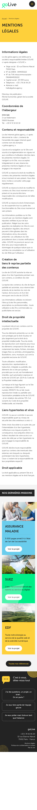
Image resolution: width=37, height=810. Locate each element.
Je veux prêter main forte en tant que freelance (18, 716)
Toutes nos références (18, 663)
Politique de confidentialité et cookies (23, 745)
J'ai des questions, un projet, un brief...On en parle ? (18, 694)
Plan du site (31, 747)
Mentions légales (30, 743)
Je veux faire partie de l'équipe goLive (18, 706)
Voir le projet (15, 550)
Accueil (4, 18)
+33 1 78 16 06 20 (28, 734)
